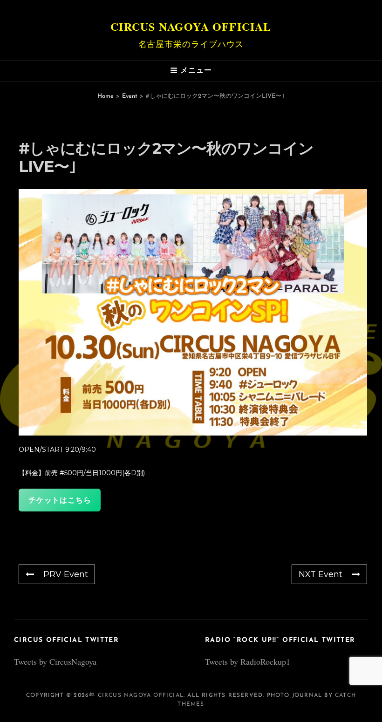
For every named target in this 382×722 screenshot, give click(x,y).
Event (129, 96)
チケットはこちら (59, 500)
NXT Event (320, 574)
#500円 (71, 473)
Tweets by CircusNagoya (55, 661)
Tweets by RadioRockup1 (247, 661)
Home (105, 96)
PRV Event (65, 574)
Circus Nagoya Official (190, 26)
